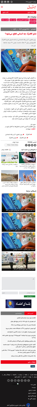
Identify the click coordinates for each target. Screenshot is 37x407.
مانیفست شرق (32, 393)
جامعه (26, 375)
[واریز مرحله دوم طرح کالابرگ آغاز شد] (18, 261)
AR (5, 2)
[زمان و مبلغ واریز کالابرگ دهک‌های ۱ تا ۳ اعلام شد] (18, 222)
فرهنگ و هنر (6, 375)
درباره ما (34, 387)
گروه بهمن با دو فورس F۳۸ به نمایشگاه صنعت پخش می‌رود (21, 328)
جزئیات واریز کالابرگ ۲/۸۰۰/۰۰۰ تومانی (24, 249)
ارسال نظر (29, 296)
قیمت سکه (5, 20)
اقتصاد (14, 375)
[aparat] (15, 380)
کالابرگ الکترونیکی (23, 20)
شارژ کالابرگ (23, 138)
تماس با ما (33, 385)
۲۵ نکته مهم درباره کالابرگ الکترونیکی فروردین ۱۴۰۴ (20, 210)
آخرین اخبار (30, 313)
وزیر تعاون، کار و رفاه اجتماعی (14, 134)
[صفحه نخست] (11, 2)
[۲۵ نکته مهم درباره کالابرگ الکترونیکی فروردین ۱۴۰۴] (18, 202)
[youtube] (8, 380)
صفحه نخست (33, 375)
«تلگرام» (33, 129)
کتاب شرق (6, 12)
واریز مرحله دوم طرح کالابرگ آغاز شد (24, 269)
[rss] (28, 380)
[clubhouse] (11, 380)
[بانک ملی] (18, 308)
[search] (2, 2)
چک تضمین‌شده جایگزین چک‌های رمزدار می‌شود (23, 356)
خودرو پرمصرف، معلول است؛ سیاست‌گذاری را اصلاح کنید (21, 332)
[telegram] (35, 145)
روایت (30, 377)
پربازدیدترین (18, 313)
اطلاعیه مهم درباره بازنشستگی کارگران (26, 318)
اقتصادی (33, 29)
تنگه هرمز (33, 23)
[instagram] (25, 380)
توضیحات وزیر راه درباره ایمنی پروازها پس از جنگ (23, 325)
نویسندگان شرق (32, 396)
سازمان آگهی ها (32, 399)
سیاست (20, 375)
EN (8, 2)
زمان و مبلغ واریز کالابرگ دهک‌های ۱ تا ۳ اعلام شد (20, 230)
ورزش (35, 377)
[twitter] (32, 145)
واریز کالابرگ (12, 138)
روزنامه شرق (31, 12)
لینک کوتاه (15, 142)
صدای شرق (18, 377)
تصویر (24, 377)
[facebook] (29, 145)
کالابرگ (28, 134)
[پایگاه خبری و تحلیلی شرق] (31, 7)
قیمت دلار (33, 20)
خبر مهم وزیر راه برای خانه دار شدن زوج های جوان (23, 321)
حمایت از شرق (32, 390)
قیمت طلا (13, 20)
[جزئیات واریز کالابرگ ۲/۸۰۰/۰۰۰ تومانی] (18, 241)
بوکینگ (32, 366)
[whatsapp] (26, 145)
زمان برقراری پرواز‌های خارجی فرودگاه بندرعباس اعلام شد (21, 341)
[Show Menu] (2, 6)
